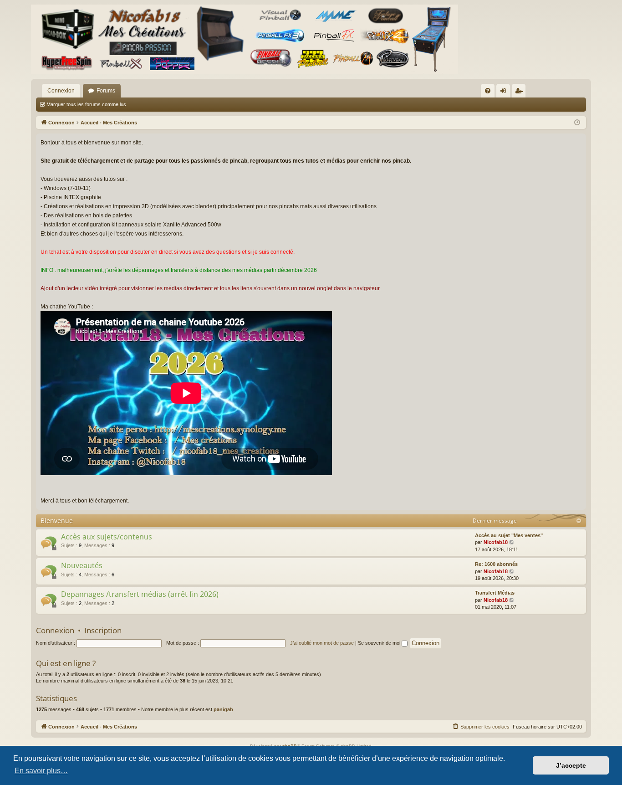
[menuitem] (488, 90)
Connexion (61, 90)
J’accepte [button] (571, 765)
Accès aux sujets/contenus (106, 537)
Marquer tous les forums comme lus (86, 104)
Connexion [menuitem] (505, 92)
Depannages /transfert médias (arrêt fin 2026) (140, 594)
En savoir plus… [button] (41, 771)
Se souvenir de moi (380, 643)
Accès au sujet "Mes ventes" (509, 535)
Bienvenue (57, 520)
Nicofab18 (496, 542)
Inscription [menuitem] (520, 92)
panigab (223, 709)
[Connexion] (244, 39)
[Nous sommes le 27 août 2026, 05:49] (577, 123)
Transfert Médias (495, 592)
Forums (106, 90)
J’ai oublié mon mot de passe (322, 643)
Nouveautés (81, 565)
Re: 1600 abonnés (496, 564)
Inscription (103, 630)
